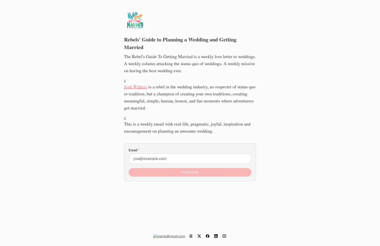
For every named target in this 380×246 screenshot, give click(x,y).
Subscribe (190, 172)
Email (134, 150)
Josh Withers (135, 87)
